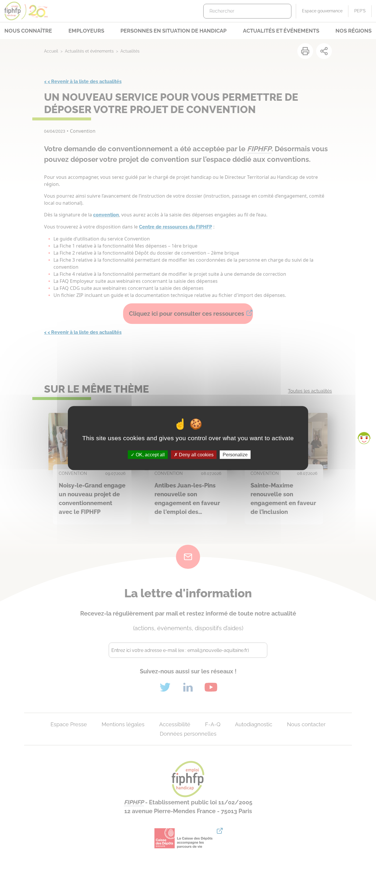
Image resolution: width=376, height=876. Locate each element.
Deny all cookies (196, 454)
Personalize (235, 454)
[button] (364, 438)
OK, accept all (150, 454)
